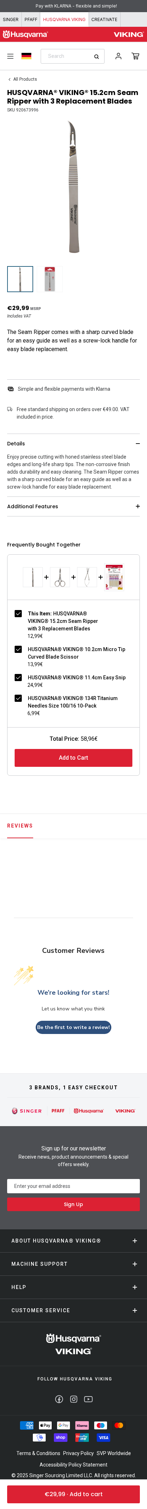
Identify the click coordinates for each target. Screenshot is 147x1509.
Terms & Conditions (38, 1453)
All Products (25, 79)
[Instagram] (74, 1399)
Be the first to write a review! (73, 1027)
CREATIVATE (104, 19)
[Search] (99, 57)
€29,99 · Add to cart (74, 1494)
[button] (135, 56)
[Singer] (27, 1110)
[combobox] (73, 56)
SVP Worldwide (114, 1453)
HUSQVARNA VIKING (64, 19)
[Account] (118, 56)
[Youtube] (88, 1399)
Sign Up (73, 1204)
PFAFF (31, 19)
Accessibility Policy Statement (73, 1465)
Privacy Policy (78, 1453)
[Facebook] (59, 1399)
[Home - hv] (26, 34)
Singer (11, 19)
